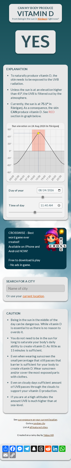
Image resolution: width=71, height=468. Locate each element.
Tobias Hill (48, 435)
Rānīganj (42, 18)
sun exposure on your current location (37, 419)
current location (33, 296)
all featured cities (39, 427)
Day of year (16, 190)
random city (39, 423)
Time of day (16, 205)
